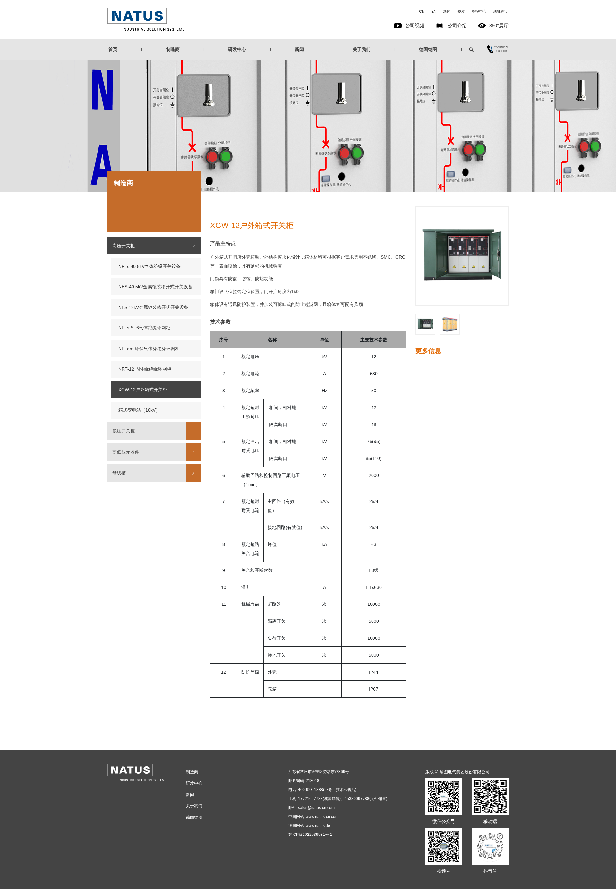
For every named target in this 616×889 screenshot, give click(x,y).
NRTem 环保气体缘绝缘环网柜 (149, 348)
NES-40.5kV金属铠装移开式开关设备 (155, 286)
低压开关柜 (123, 431)
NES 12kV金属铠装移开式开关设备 (153, 307)
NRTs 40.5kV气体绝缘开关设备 (149, 266)
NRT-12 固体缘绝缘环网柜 (144, 369)
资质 (461, 11)
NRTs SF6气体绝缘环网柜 (144, 328)
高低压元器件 (125, 452)
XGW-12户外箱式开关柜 (142, 389)
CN (422, 11)
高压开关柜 (123, 245)
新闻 (447, 11)
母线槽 (119, 472)
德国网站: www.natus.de (309, 825)
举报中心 (479, 11)
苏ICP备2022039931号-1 (310, 834)
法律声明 (501, 11)
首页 (112, 49)
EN (434, 11)
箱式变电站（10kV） (139, 410)
